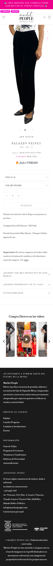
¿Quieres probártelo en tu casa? (23, 284)
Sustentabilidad (13, 293)
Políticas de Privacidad (14, 459)
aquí (26, 259)
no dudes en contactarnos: (15, 486)
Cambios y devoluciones (14, 426)
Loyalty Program (11, 422)
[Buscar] (44, 17)
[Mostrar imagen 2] (28, 130)
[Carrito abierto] (49, 17)
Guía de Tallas (10, 446)
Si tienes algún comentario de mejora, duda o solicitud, (24, 480)
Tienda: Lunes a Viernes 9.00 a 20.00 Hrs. (22, 499)
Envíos (6, 430)
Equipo (6, 418)
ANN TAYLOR (26, 137)
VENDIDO (26, 205)
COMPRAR (5, 11)
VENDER (15, 11)
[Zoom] (47, 31)
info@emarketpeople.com (15, 507)
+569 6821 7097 (10, 490)
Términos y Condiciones (14, 454)
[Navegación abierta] (3, 17)
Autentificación (10, 463)
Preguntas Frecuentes (13, 450)
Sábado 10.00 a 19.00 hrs (14, 503)
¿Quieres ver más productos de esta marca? (25, 274)
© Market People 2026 (17, 540)
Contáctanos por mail (13, 511)
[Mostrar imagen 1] (25, 130)
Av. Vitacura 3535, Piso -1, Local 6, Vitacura (23, 494)
